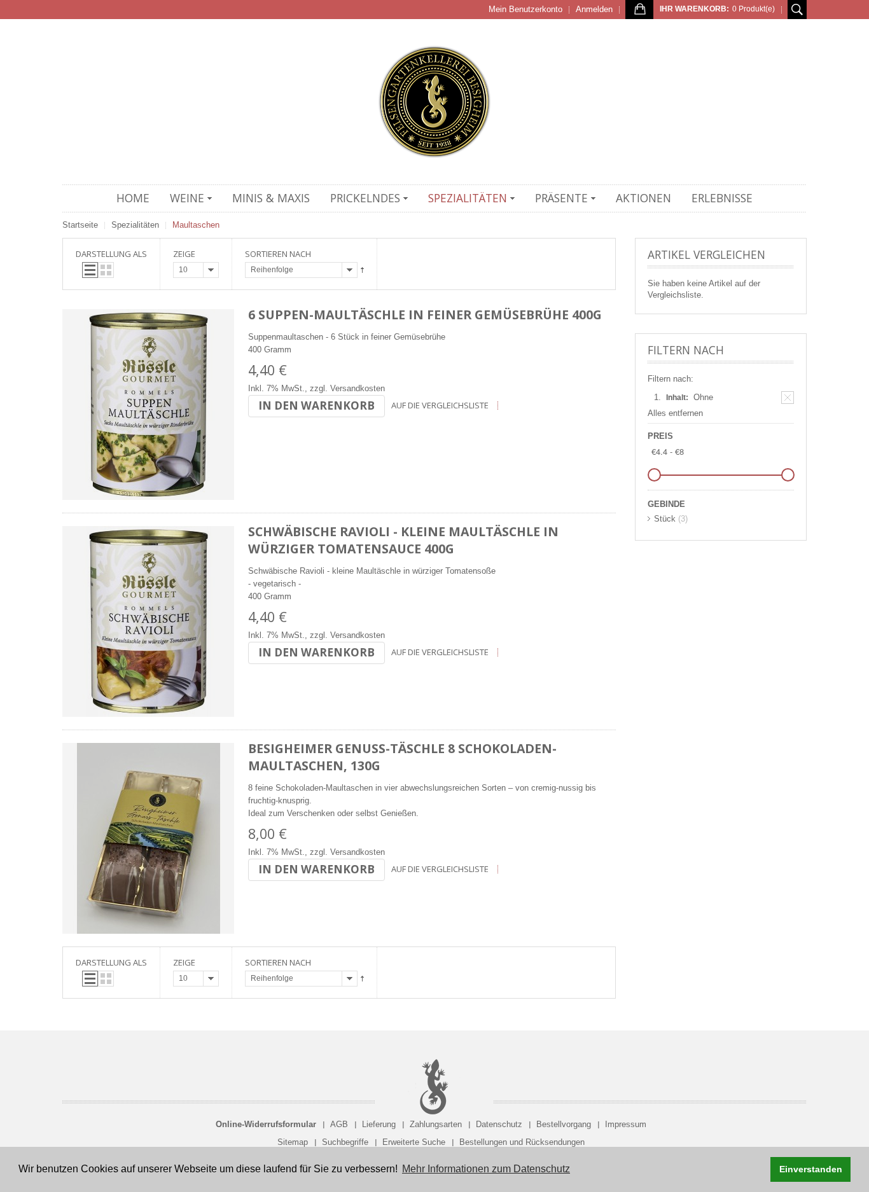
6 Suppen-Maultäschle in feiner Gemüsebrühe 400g (425, 314)
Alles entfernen (675, 413)
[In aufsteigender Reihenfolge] (362, 270)
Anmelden (594, 9)
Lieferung (379, 1124)
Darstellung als (111, 254)
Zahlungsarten (436, 1124)
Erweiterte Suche (413, 1142)
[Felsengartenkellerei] (434, 102)
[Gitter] (106, 270)
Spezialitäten (135, 225)
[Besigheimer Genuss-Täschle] (148, 838)
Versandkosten (357, 388)
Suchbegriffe (345, 1142)
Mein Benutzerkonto (525, 9)
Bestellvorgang (563, 1124)
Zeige (184, 254)
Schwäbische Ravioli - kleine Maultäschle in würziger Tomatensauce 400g (403, 540)
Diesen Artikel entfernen (787, 397)
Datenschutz (499, 1124)
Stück (665, 518)
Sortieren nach (278, 254)
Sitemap (292, 1142)
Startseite (80, 225)
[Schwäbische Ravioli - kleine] (148, 621)
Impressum (625, 1124)
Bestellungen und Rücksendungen (522, 1142)
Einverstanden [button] (810, 1169)
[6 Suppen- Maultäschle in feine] (148, 404)
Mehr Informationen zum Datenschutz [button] (486, 1168)
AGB (339, 1124)
